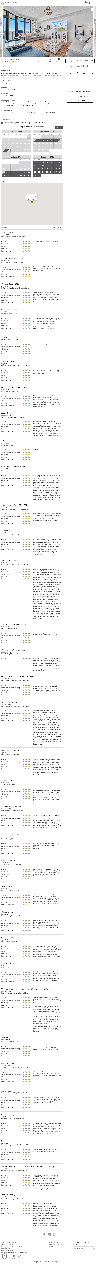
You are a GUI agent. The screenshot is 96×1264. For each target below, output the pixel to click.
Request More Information (81, 92)
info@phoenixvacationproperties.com (14, 1252)
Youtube (54, 1235)
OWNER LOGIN (54, 1247)
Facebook (44, 1235)
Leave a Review (55, 227)
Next (92, 31)
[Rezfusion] (19, 1256)
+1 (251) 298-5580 (7, 1250)
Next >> (59, 127)
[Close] (35, 196)
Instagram (49, 1235)
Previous (4, 31)
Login (36, 1262)
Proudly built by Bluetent (47, 1262)
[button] (32, 202)
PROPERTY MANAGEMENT (57, 1245)
